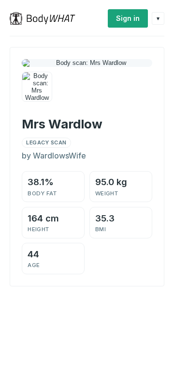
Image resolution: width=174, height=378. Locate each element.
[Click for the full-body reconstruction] (87, 63)
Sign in (128, 18)
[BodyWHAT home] (46, 18)
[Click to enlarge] (37, 87)
